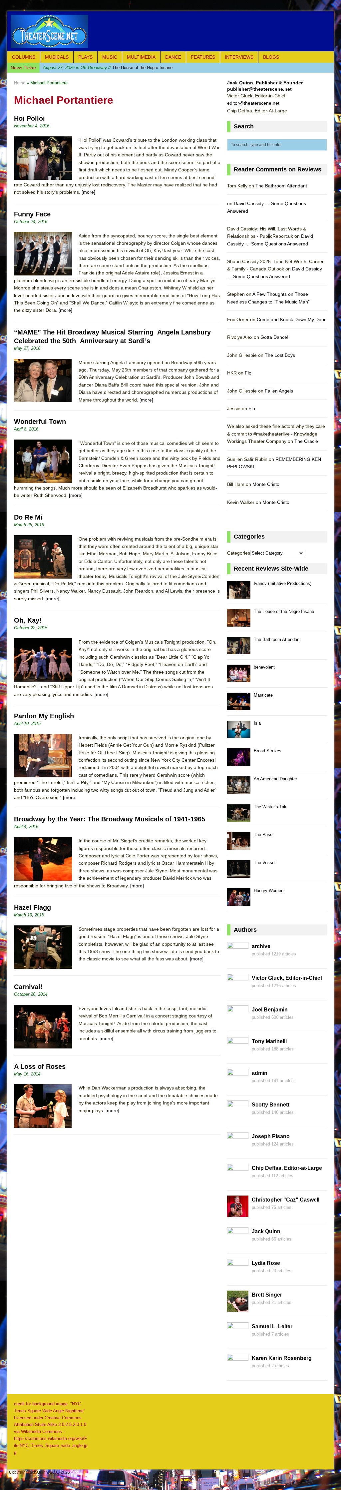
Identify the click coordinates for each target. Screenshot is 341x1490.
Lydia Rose (266, 1263)
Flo (248, 373)
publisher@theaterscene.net (259, 89)
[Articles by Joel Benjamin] (237, 1023)
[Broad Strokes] (238, 762)
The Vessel (264, 862)
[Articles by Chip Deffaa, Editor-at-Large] (237, 1181)
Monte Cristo (265, 484)
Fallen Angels (279, 391)
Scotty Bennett (270, 1104)
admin (259, 1073)
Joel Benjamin (270, 1009)
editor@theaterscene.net (253, 103)
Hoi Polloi (29, 118)
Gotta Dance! (274, 337)
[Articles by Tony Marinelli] (237, 1054)
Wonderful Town (40, 421)
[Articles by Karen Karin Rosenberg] (237, 1371)
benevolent (264, 667)
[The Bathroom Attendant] (238, 650)
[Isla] (238, 734)
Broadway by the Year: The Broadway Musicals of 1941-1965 (109, 819)
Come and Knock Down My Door (291, 319)
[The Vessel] (238, 873)
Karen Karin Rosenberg (282, 1358)
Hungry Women (268, 890)
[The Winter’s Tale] (238, 818)
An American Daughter (275, 778)
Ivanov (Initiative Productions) (282, 583)
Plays (85, 57)
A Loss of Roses (40, 1066)
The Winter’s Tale (270, 806)
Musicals (57, 57)
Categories (238, 553)
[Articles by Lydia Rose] (237, 1276)
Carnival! (28, 986)
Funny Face (32, 214)
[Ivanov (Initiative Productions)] (238, 594)
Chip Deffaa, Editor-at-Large (287, 1168)
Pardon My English (44, 716)
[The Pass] (238, 845)
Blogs (271, 57)
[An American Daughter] (238, 790)
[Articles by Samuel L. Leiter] (237, 1340)
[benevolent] (238, 678)
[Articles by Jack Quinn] (237, 1245)
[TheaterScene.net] (170, 31)
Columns (23, 57)
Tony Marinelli (269, 1041)
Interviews (239, 57)
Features (203, 57)
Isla (257, 723)
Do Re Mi (28, 517)
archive (261, 946)
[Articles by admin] (237, 1086)
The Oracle (306, 441)
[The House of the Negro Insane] (238, 622)
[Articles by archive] (237, 959)
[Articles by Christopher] (237, 1213)
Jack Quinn (266, 1231)
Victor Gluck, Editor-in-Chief (287, 978)
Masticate (263, 695)
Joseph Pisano (271, 1136)
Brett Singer (267, 1295)
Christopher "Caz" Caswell (285, 1200)
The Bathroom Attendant (101, 67)
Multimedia (141, 57)
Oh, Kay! (28, 620)
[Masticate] (238, 706)
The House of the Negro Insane (284, 611)
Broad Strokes (267, 750)
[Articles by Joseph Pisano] (237, 1150)
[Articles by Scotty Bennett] (237, 1118)
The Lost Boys (280, 355)
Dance (173, 57)
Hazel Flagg (32, 907)
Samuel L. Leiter (272, 1326)
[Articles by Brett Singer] (237, 1308)
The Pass (263, 834)
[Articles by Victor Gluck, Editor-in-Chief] (237, 991)
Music (109, 57)
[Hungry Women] (238, 901)
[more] (88, 192)
